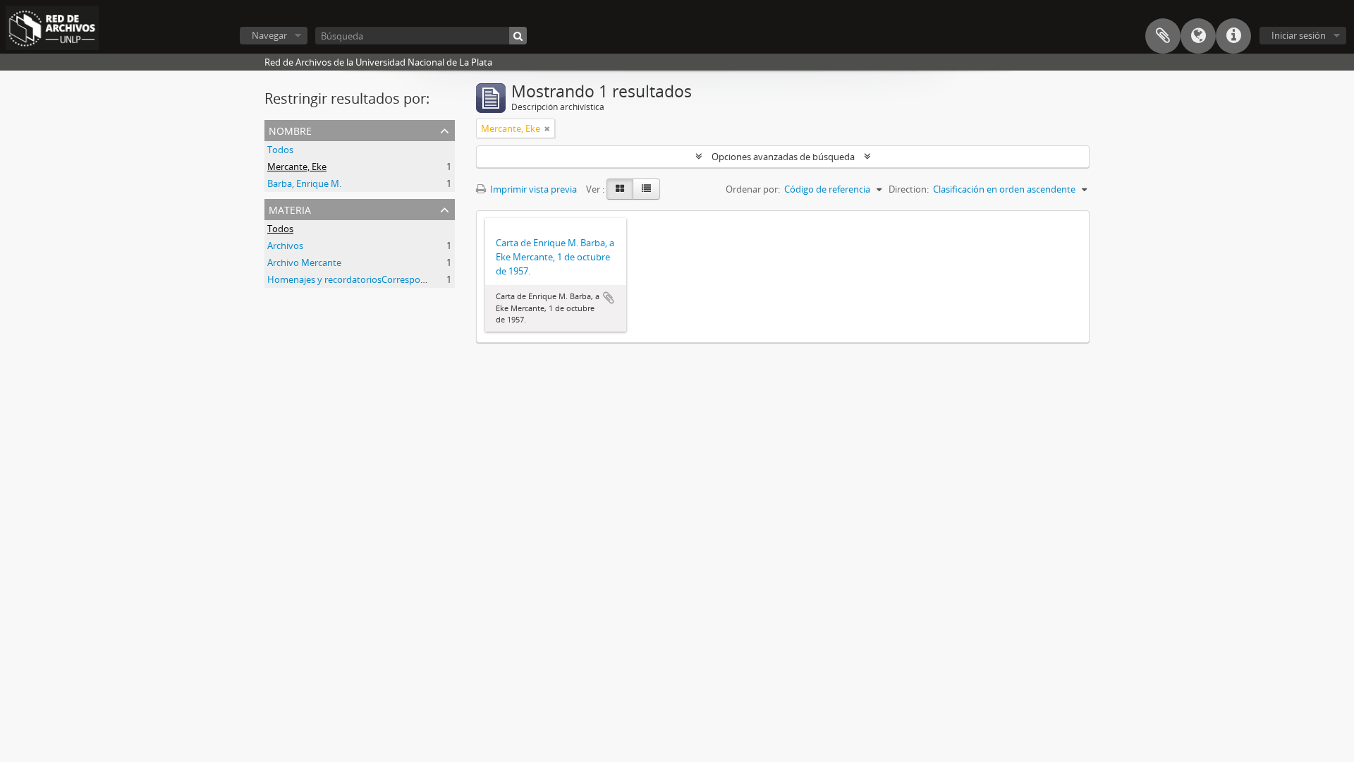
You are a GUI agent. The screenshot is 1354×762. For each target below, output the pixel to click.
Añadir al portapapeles (609, 298)
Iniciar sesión (1298, 35)
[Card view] (619, 189)
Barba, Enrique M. (304, 183)
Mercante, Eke (297, 166)
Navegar (269, 35)
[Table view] (646, 189)
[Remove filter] (547, 128)
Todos (280, 149)
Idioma (1198, 36)
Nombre (290, 129)
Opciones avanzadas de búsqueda (783, 156)
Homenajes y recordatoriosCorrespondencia (360, 279)
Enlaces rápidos (1233, 36)
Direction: (909, 189)
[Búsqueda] (518, 35)
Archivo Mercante (304, 262)
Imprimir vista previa (532, 189)
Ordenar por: (753, 189)
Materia (290, 208)
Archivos (285, 245)
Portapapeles (1163, 36)
